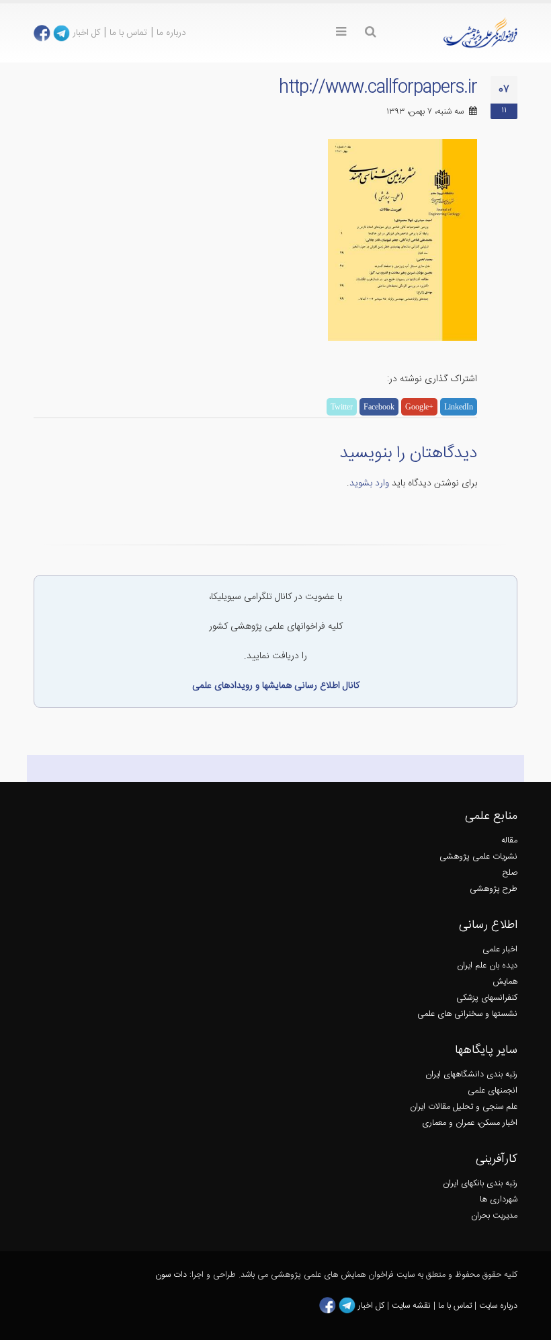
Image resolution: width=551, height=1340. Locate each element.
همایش (505, 982)
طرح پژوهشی (493, 889)
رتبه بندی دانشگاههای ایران (471, 1075)
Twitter (342, 406)
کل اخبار (86, 33)
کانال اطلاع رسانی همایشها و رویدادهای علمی (275, 686)
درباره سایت (498, 1306)
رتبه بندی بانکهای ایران (480, 1184)
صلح (510, 873)
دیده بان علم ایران (487, 966)
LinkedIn (458, 406)
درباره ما (171, 33)
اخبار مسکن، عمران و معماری (469, 1123)
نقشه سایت (412, 1306)
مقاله (509, 841)
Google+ (419, 406)
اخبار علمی (499, 950)
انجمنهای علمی (492, 1091)
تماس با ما (128, 33)
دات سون (171, 1275)
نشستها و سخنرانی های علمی (467, 1014)
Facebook (379, 406)
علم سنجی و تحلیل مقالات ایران (463, 1107)
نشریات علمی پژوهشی (478, 857)
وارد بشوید (369, 483)
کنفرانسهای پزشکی (486, 998)
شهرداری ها (498, 1200)
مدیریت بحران (494, 1216)
